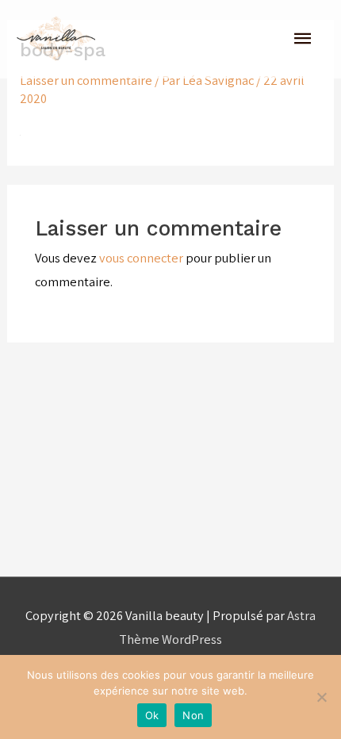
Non (193, 715)
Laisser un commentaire (86, 80)
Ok (152, 715)
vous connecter (141, 257)
